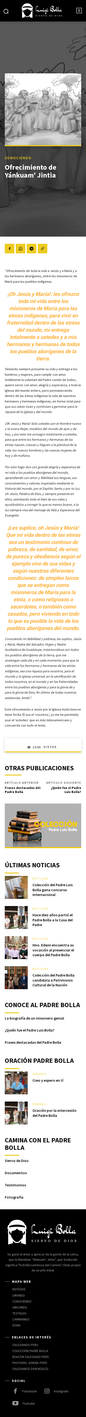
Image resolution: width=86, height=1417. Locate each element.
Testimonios (15, 1185)
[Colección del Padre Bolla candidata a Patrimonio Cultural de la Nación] (16, 977)
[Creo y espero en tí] (16, 1082)
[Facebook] (9, 248)
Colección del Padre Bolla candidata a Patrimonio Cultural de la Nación (53, 980)
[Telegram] (31, 248)
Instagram (61, 1391)
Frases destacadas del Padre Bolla (22, 790)
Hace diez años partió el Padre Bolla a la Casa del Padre (52, 919)
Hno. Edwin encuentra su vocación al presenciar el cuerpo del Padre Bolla (53, 950)
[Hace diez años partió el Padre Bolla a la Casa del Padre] (16, 917)
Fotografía (14, 1197)
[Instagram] (47, 1391)
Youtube (28, 1403)
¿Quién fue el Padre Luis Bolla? (66, 790)
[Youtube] (15, 1403)
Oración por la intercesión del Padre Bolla (54, 1113)
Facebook (29, 1391)
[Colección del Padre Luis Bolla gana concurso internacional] (16, 887)
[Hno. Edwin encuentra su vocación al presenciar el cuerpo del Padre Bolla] (16, 947)
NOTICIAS (40, 878)
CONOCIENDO (18, 158)
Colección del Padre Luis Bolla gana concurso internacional (52, 889)
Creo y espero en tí (47, 1080)
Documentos (16, 1172)
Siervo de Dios (16, 1160)
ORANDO (39, 1074)
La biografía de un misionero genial (34, 1018)
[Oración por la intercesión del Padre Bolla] (16, 1113)
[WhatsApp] (20, 248)
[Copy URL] (42, 248)
